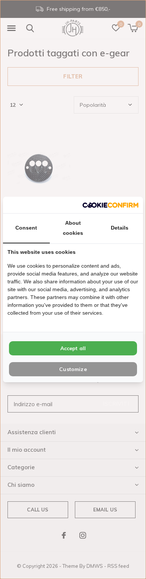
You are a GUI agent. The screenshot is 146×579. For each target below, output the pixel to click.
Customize (73, 369)
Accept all (73, 348)
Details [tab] (119, 228)
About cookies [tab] (73, 228)
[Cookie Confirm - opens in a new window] (110, 204)
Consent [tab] (26, 228)
